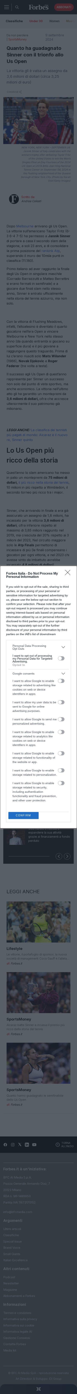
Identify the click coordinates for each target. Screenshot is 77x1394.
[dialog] (38, 697)
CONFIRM (23, 815)
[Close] (69, 574)
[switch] (61, 658)
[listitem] (38, 647)
